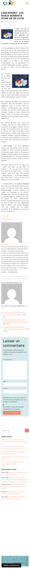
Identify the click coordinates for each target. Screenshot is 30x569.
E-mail (5, 388)
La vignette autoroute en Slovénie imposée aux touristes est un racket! (13, 486)
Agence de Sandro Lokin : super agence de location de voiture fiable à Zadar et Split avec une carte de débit (14, 479)
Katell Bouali (8, 21)
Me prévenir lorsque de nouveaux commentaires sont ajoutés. (13, 408)
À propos (6, 216)
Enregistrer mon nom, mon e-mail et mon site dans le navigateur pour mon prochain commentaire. (15, 400)
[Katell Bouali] (11, 242)
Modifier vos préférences (11, 565)
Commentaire (7, 359)
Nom (5, 381)
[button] (27, 3)
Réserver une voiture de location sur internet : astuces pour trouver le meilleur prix (14, 442)
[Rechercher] (27, 430)
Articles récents (8, 219)
